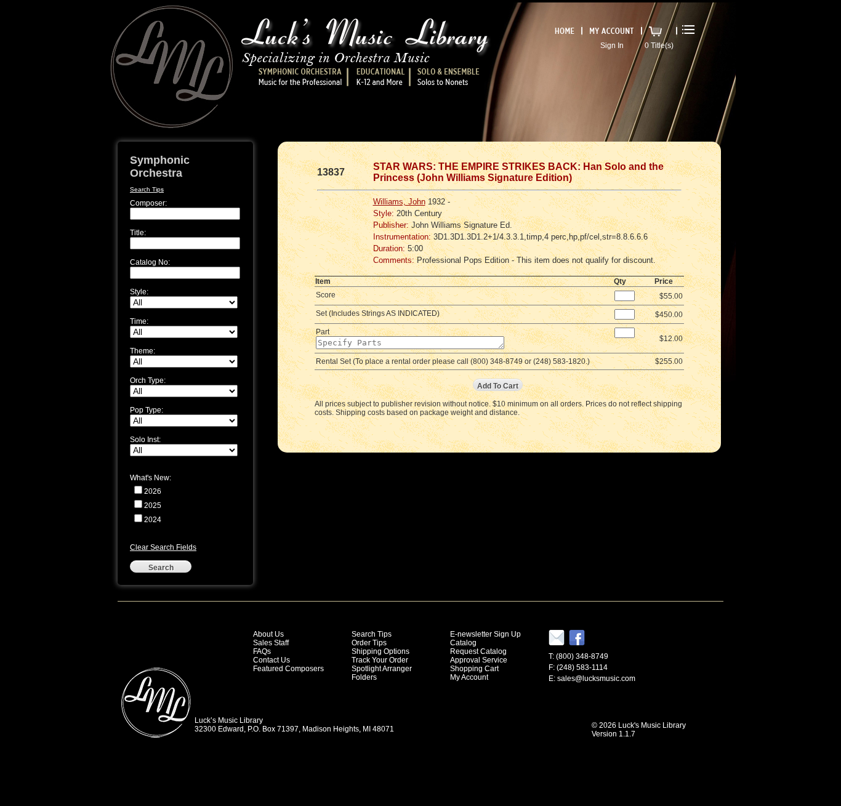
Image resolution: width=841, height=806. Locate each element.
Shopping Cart (474, 668)
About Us (268, 634)
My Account (469, 677)
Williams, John (399, 201)
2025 (152, 505)
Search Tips (147, 189)
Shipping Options (380, 651)
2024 (152, 519)
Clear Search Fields (163, 547)
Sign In (612, 45)
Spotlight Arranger (382, 668)
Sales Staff (271, 643)
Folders (364, 677)
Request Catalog (478, 651)
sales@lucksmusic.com (596, 678)
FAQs (262, 651)
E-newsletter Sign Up (485, 634)
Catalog (463, 643)
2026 (152, 491)
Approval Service (478, 660)
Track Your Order (380, 660)
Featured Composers (288, 668)
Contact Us (271, 660)
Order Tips (369, 643)
